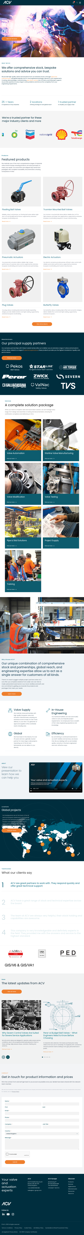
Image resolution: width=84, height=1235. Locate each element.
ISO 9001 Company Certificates (28, 1232)
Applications (72, 1186)
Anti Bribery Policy (38, 1228)
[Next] (8, 1057)
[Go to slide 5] (49, 1057)
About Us (71, 1193)
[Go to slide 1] (42, 1057)
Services (70, 1184)
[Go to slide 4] (47, 1057)
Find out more (11, 358)
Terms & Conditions (7, 1228)
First (6, 1107)
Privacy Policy (15, 1091)
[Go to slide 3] (46, 1057)
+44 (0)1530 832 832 (34, 1188)
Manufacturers (72, 1189)
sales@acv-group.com (35, 1190)
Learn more (11, 694)
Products (71, 1182)
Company (8, 1124)
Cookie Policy (28, 1228)
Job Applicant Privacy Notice (10, 1232)
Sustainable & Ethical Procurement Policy (56, 1228)
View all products (42, 324)
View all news (11, 992)
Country (8, 1131)
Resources (71, 1191)
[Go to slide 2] (44, 1057)
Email (7, 1110)
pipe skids (30, 80)
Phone (7, 1117)
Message (8, 1138)
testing (35, 80)
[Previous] (3, 1057)
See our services (11, 39)
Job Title (46, 1124)
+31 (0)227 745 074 (53, 1188)
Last (43, 1107)
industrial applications (31, 350)
